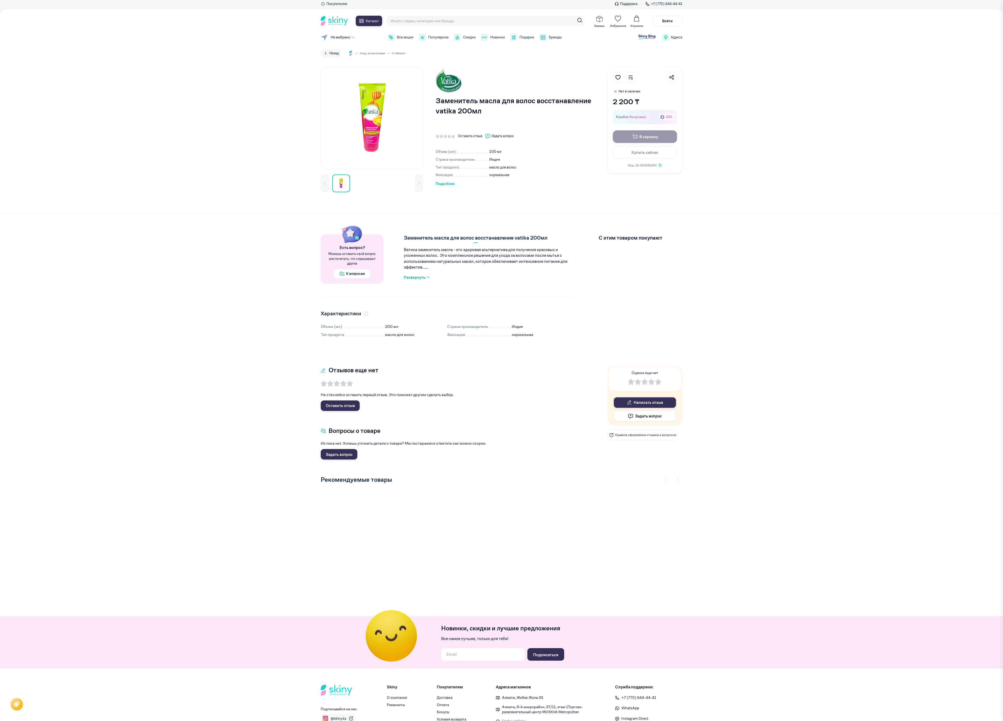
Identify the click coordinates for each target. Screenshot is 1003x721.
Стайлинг (399, 53)
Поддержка (629, 4)
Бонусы (443, 712)
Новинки (497, 37)
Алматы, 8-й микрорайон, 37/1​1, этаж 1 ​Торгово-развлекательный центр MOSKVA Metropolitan (542, 709)
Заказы (599, 26)
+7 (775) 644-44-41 (666, 4)
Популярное (438, 37)
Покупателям (336, 4)
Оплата (443, 704)
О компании (397, 697)
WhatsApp (630, 708)
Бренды (555, 37)
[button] (325, 183)
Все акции (405, 37)
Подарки (527, 37)
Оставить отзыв (340, 405)
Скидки (469, 37)
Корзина (637, 26)
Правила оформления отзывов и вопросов (645, 435)
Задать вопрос (339, 454)
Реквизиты (396, 704)
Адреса (676, 37)
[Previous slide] (666, 480)
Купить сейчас (645, 152)
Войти (667, 21)
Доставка (444, 697)
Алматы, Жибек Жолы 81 (522, 697)
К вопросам (355, 273)
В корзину (648, 136)
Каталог (372, 21)
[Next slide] (677, 480)
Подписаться (545, 655)
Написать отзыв (648, 402)
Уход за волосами (372, 53)
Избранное (618, 26)
